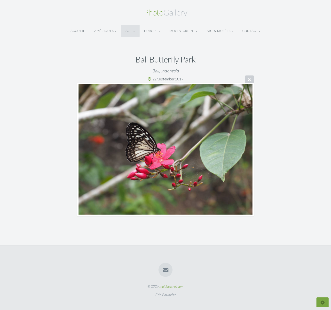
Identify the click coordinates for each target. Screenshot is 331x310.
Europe (151, 31)
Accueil (78, 31)
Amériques (104, 31)
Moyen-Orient (182, 31)
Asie (129, 31)
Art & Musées (219, 31)
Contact (250, 31)
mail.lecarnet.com (171, 286)
